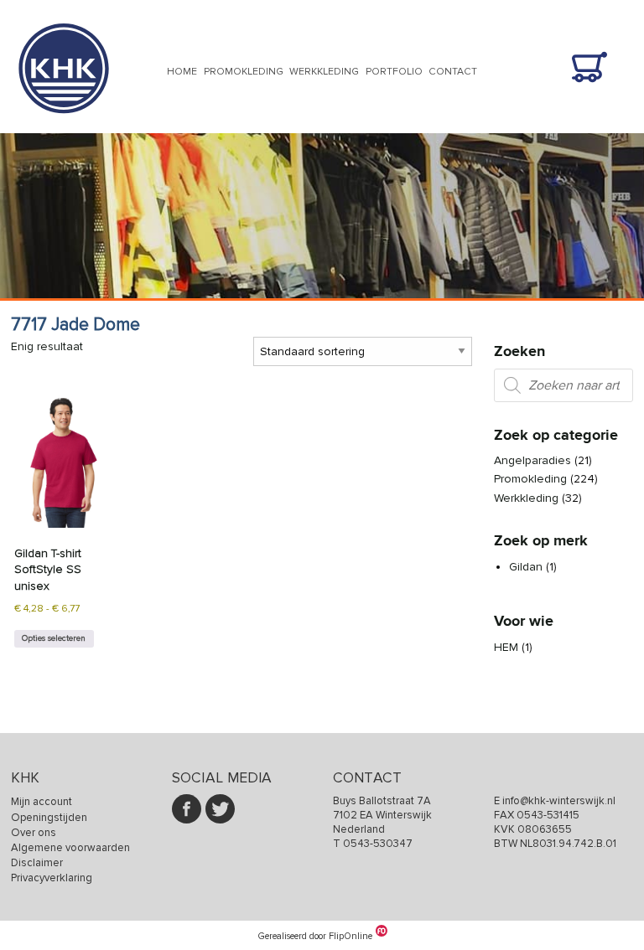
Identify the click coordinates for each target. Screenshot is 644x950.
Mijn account (41, 801)
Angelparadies (532, 460)
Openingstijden (49, 817)
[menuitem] (182, 72)
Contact (452, 71)
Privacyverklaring (51, 878)
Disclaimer (37, 863)
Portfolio (394, 71)
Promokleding (243, 71)
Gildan (526, 567)
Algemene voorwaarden (70, 847)
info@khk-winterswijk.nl (558, 801)
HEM (506, 647)
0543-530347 (378, 843)
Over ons (33, 832)
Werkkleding (324, 71)
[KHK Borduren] (64, 124)
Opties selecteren (54, 638)
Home (182, 71)
